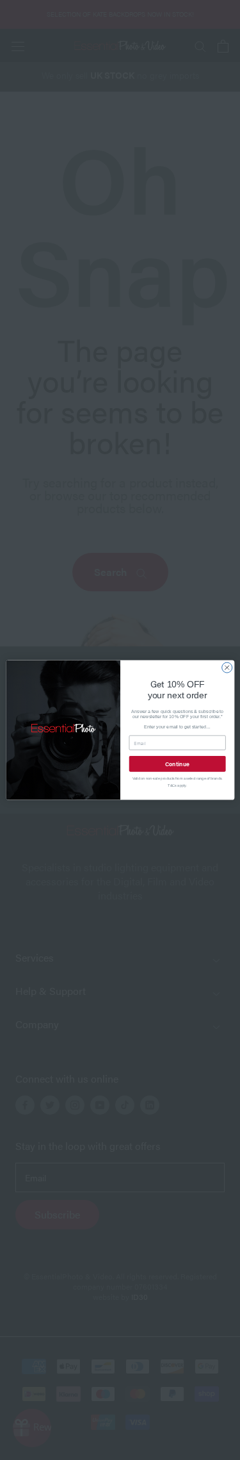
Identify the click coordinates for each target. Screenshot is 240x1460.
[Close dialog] (226, 667)
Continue (176, 763)
